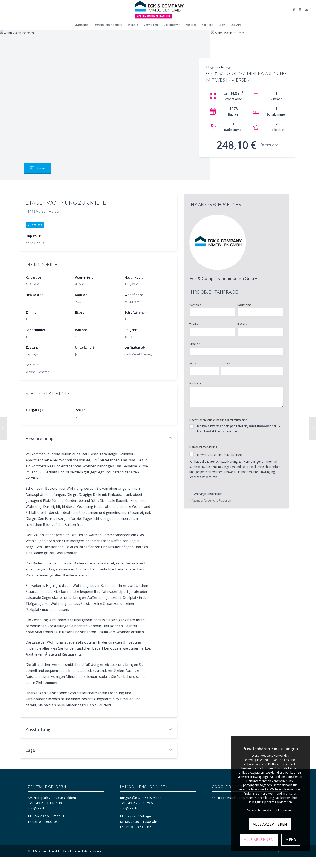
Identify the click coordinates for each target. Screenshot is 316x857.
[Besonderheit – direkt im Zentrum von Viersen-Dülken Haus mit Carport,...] (3, 428)
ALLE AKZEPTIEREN (270, 824)
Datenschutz (80, 850)
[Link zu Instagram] (300, 9)
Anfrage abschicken (208, 493)
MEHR (290, 839)
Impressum (96, 850)
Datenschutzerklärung (222, 461)
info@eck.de (37, 808)
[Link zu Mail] (306, 9)
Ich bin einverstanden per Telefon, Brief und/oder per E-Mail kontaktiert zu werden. (238, 428)
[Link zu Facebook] (293, 9)
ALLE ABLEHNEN (258, 839)
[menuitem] (81, 24)
